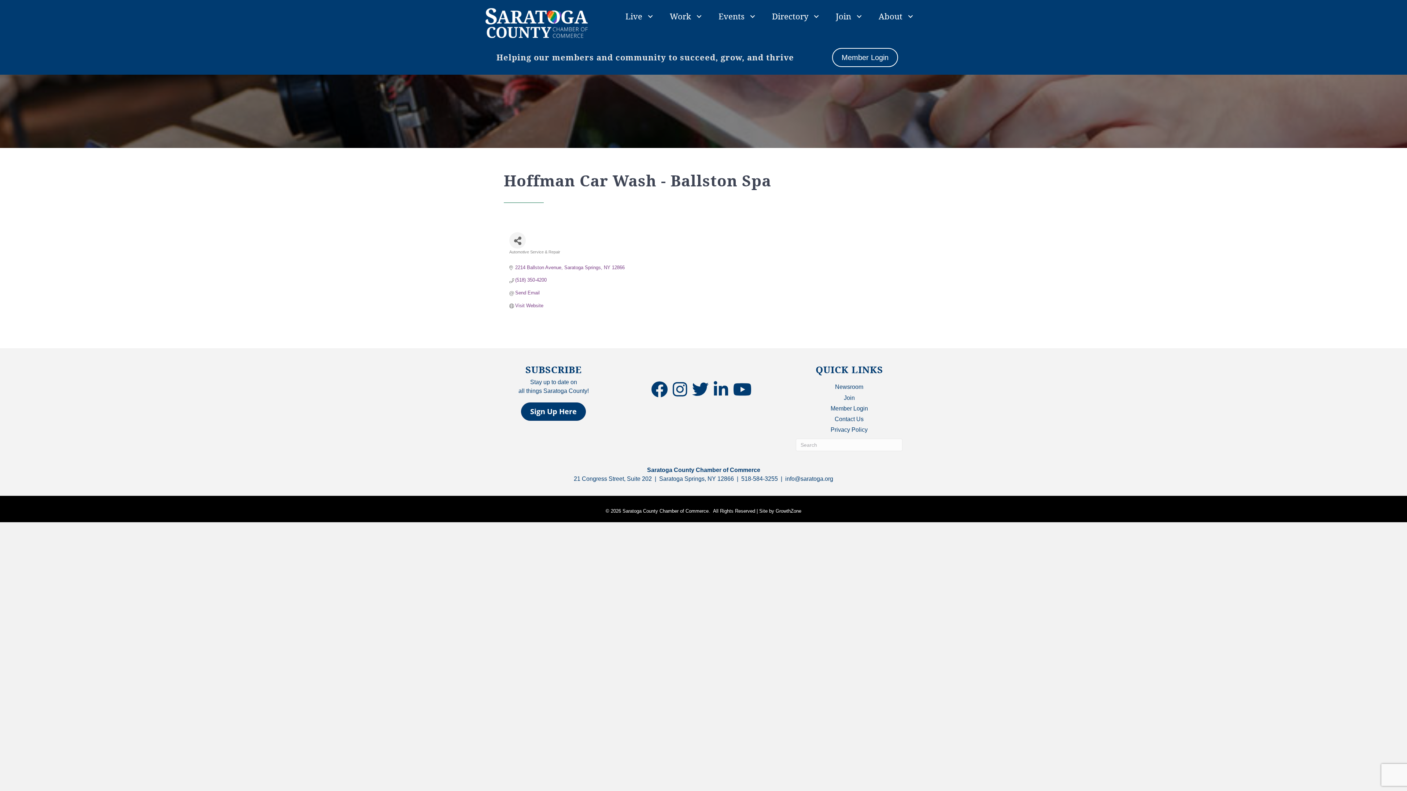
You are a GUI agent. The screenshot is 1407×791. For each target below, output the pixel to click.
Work (680, 16)
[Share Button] (517, 240)
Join (843, 16)
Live (633, 16)
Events (732, 16)
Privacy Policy (849, 430)
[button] (553, 411)
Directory (790, 16)
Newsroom (849, 387)
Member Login (849, 408)
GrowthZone (788, 511)
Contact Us (849, 419)
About (890, 16)
